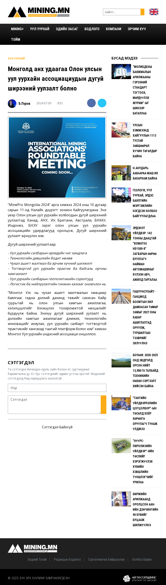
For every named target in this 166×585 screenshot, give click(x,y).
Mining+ (17, 29)
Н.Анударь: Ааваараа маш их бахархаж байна (145, 173)
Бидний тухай (37, 559)
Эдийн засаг (67, 29)
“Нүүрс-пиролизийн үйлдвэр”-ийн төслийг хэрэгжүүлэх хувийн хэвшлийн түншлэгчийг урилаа (143, 461)
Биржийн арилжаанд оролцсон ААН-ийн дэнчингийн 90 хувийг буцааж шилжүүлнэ (145, 509)
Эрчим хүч (137, 29)
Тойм (15, 39)
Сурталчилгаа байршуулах (106, 559)
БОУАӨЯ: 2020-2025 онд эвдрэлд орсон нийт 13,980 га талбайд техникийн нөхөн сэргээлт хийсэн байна (145, 370)
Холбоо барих (142, 559)
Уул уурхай (39, 29)
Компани (113, 29)
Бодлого (92, 29)
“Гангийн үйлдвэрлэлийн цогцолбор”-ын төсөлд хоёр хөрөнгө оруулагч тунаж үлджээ (145, 413)
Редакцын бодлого (67, 559)
